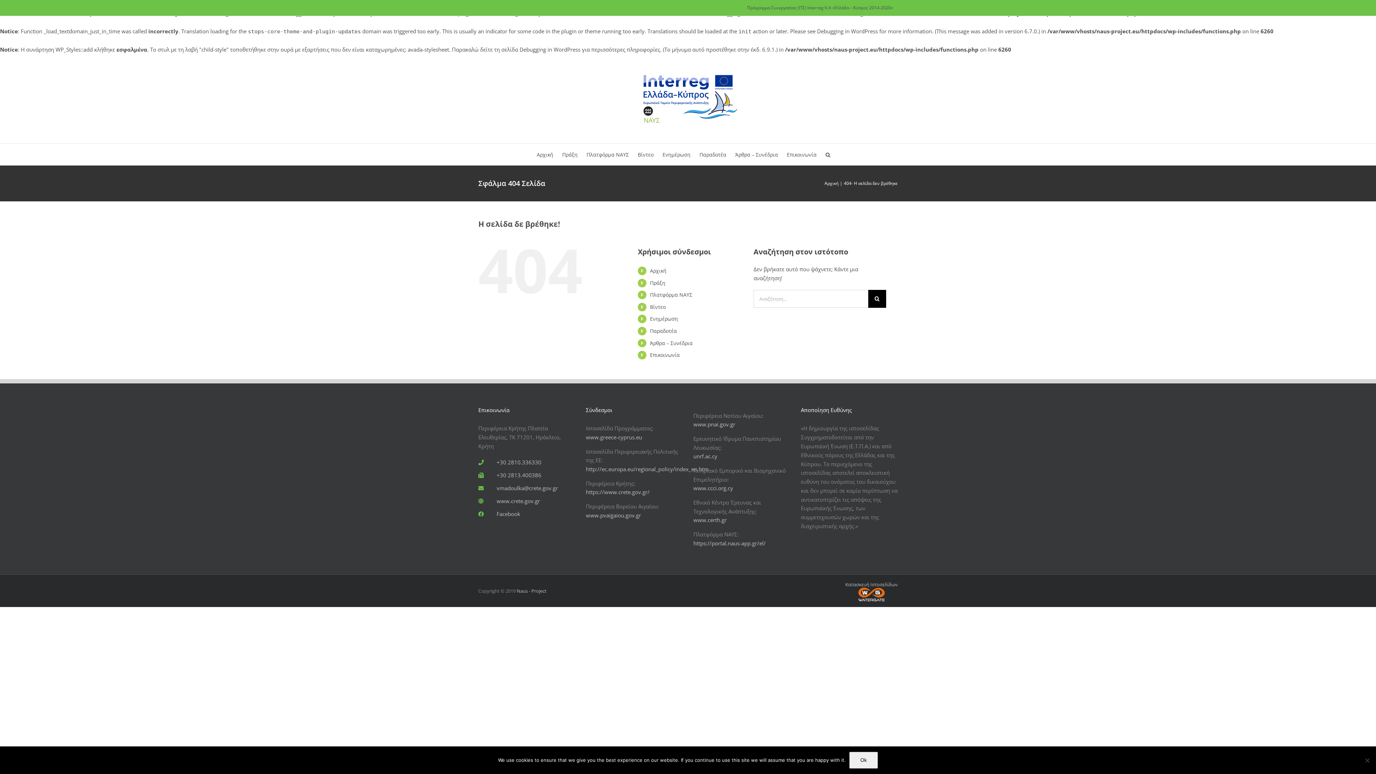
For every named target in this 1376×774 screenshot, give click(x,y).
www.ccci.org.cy (713, 488)
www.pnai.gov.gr (714, 424)
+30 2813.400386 (519, 475)
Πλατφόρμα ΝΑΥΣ (671, 294)
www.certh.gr (710, 520)
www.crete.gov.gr (518, 501)
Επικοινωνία (665, 355)
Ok (863, 760)
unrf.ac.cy (705, 456)
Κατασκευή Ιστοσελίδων (871, 584)
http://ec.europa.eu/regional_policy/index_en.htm (647, 469)
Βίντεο (658, 307)
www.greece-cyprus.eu (614, 437)
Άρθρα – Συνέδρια (671, 343)
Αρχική (658, 270)
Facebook (508, 513)
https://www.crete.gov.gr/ (618, 492)
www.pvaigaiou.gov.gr (613, 515)
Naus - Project (531, 591)
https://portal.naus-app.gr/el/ (729, 543)
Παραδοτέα (663, 331)
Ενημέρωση (664, 318)
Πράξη (657, 283)
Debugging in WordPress (847, 31)
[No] (1367, 760)
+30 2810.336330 (519, 462)
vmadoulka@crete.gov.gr (527, 488)
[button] (828, 154)
